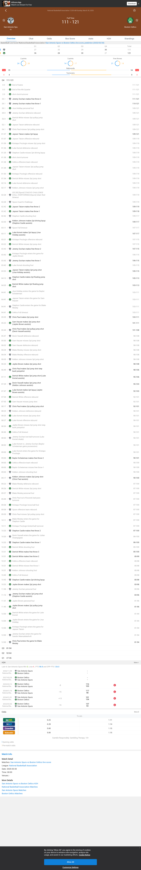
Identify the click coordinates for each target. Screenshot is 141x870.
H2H (4, 662)
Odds (4, 711)
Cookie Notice (84, 855)
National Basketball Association (23, 765)
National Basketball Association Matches (20, 787)
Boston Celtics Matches (12, 793)
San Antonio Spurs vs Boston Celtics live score (30, 762)
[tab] (11, 38)
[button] (70, 80)
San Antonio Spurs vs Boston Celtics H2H (20, 783)
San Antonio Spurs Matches (14, 790)
